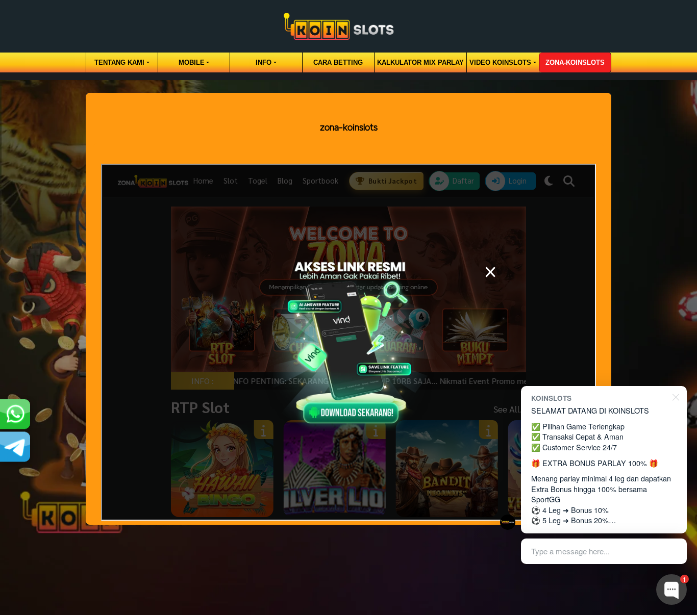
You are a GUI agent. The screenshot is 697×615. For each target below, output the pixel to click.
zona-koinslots (575, 62)
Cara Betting (338, 62)
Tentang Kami (119, 62)
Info (263, 62)
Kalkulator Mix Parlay (420, 62)
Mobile (192, 62)
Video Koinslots (500, 62)
